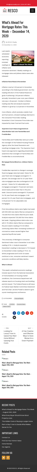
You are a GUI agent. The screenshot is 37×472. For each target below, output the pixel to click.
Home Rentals (7, 444)
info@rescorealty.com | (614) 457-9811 (18, 4)
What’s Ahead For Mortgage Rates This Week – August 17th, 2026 (16, 375)
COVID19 (12, 304)
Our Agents (6, 447)
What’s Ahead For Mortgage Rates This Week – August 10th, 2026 (16, 386)
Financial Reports (19, 298)
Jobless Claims (6, 306)
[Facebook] (8, 458)
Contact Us (6, 437)
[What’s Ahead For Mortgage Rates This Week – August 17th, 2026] (5, 370)
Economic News (21, 304)
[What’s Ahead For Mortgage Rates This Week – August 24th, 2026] (5, 359)
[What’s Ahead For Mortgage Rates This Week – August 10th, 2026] (5, 381)
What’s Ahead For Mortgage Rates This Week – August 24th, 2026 (16, 363)
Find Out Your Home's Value (11, 441)
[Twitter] (3, 458)
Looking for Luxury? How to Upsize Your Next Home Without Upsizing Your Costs (10, 336)
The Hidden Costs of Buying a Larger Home (17, 421)
